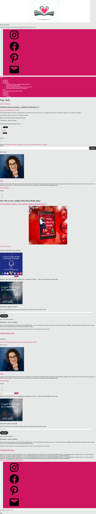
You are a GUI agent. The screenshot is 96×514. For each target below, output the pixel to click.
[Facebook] (14, 51)
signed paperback (41, 204)
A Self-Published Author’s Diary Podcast (12, 91)
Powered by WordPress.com (6, 510)
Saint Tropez (20, 144)
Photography (8, 103)
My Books (5, 81)
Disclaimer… (6, 93)
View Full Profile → (5, 187)
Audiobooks (6, 83)
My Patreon (6, 92)
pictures (15, 144)
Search (1, 145)
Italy (5, 144)
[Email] (14, 74)
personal (2, 103)
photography (9, 144)
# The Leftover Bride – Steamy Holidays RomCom (18, 84)
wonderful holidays (36, 144)
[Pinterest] (14, 63)
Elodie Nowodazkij (4, 24)
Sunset (25, 144)
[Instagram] (14, 40)
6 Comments (44, 144)
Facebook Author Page (7, 333)
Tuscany (30, 144)
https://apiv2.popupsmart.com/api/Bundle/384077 (11, 460)
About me (5, 80)
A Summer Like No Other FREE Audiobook (16, 88)
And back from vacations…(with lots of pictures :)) (19, 107)
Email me (8, 96)
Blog (4, 89)
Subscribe (4, 316)
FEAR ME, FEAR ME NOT (13, 85)
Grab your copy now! (5, 246)
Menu (2, 77)
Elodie (17, 110)
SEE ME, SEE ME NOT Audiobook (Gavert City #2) (19, 87)
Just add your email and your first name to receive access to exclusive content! (18, 342)
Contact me (5, 95)
